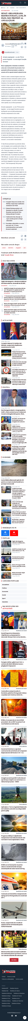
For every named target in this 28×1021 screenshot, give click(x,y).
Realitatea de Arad (6, 1003)
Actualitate (12, 7)
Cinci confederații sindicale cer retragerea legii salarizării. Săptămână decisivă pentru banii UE (19, 505)
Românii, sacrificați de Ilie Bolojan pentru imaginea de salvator (18, 420)
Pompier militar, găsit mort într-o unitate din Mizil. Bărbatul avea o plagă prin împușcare (12, 664)
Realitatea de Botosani (7, 993)
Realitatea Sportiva (14, 988)
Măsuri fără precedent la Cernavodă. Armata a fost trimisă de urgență (19, 513)
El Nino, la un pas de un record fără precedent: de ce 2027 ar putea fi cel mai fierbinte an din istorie (13, 722)
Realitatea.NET (5, 988)
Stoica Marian (23, 746)
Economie (6, 301)
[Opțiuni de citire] (24, 1017)
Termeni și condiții (11, 976)
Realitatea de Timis (6, 998)
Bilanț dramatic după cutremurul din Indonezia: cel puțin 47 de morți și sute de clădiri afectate (15, 311)
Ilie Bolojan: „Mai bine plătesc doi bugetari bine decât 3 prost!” (18, 521)
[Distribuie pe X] (25, 47)
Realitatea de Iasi (16, 998)
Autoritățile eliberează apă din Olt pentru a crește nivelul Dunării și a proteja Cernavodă (12, 482)
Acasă (4, 7)
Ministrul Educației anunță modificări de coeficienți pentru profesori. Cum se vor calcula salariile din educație (14, 953)
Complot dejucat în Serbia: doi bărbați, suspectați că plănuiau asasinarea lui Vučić (15, 203)
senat (4, 248)
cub (24, 248)
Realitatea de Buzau (16, 1003)
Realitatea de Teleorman (17, 1001)
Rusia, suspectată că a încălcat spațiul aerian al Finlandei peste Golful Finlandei (12, 924)
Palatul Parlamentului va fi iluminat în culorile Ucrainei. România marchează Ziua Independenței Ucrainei (14, 211)
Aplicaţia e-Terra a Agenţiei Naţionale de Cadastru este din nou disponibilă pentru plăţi (14, 809)
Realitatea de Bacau (6, 1001)
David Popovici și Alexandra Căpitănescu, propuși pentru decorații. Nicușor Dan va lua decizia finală (13, 636)
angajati (18, 248)
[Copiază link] (22, 43)
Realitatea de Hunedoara (19, 993)
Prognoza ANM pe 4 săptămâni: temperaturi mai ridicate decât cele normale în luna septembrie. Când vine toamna (13, 838)
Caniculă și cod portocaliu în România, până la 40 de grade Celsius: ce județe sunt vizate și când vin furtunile (14, 694)
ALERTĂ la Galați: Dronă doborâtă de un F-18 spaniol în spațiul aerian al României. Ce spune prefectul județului (14, 291)
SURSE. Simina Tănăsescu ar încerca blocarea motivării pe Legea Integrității (18, 428)
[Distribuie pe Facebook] (25, 43)
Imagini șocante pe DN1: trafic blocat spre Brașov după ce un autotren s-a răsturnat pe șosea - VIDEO (13, 780)
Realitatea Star (5, 990)
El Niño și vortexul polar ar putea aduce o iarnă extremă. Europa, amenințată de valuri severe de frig (13, 867)
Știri (7, 7)
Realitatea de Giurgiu (6, 1006)
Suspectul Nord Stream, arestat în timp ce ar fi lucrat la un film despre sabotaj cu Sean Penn (19, 382)
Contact (3, 976)
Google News (9, 255)
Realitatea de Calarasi (15, 990)
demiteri (10, 248)
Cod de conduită (19, 979)
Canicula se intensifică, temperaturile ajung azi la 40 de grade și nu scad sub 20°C (14, 896)
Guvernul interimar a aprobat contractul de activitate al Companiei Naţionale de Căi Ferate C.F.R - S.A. (14, 751)
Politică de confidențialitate (8, 979)
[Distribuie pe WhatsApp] (22, 47)
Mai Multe (14, 960)
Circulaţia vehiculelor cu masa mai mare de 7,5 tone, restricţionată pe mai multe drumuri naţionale (15, 226)
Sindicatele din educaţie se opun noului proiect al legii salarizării (14, 218)
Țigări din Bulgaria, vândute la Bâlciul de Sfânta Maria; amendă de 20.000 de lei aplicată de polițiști (13, 283)
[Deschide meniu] (25, 3)
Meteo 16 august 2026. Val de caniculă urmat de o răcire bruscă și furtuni (15, 304)
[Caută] (20, 3)
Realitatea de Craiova (17, 995)
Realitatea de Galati (17, 44)
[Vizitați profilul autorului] (2, 45)
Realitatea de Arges (6, 995)
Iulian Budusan (23, 949)
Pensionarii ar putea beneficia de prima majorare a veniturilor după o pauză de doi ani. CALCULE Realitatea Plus (15, 298)
